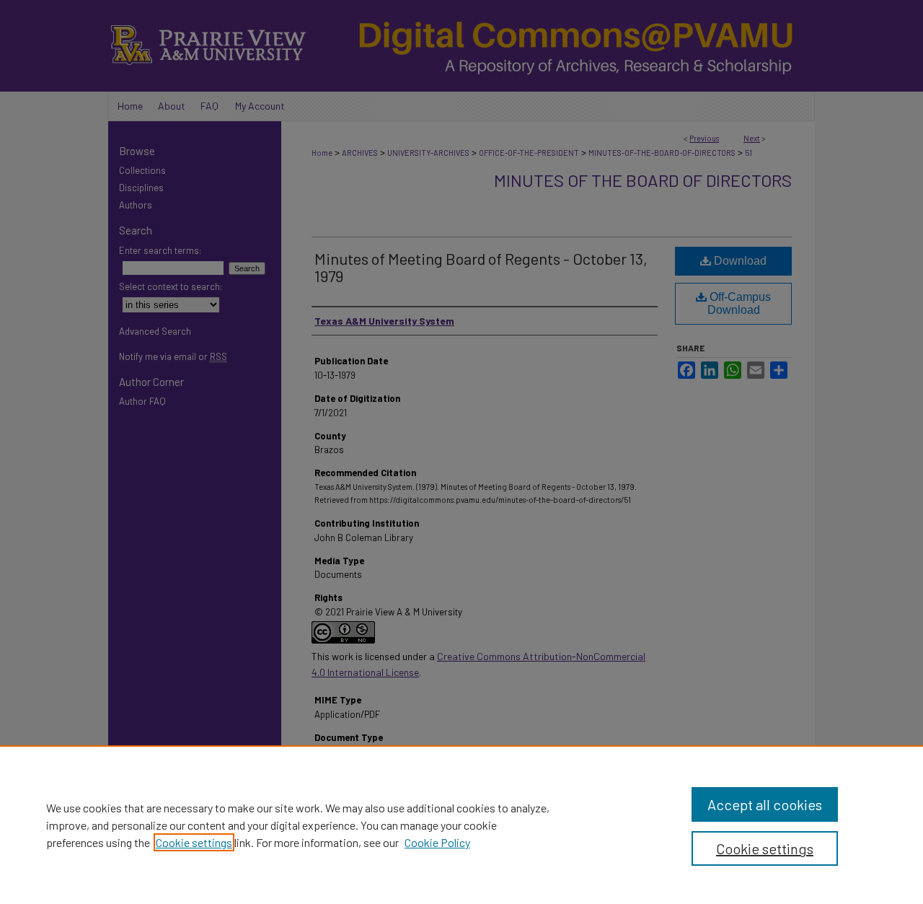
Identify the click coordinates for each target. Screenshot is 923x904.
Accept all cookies (764, 804)
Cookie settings (194, 842)
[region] (461, 824)
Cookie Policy (437, 842)
